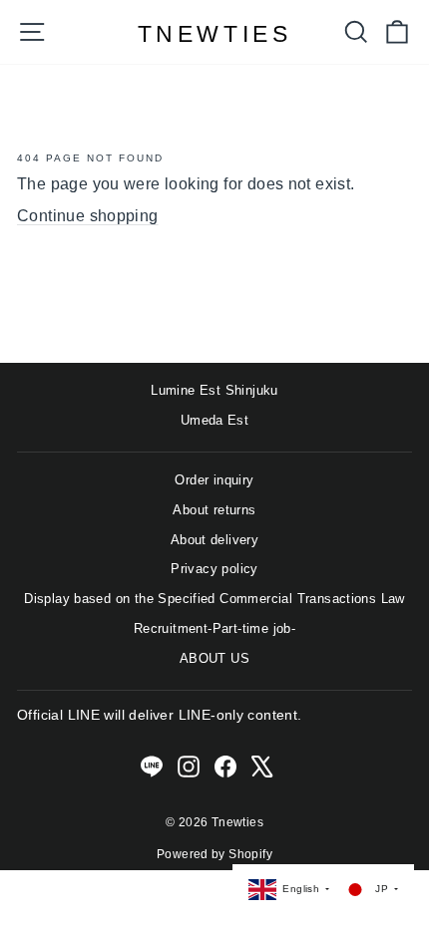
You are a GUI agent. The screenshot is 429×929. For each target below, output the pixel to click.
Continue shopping (88, 215)
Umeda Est (215, 420)
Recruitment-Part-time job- (214, 628)
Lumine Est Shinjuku (214, 390)
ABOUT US (214, 658)
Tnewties (215, 34)
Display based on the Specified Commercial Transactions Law (214, 598)
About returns (214, 509)
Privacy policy (214, 568)
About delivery (214, 539)
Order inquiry (214, 479)
